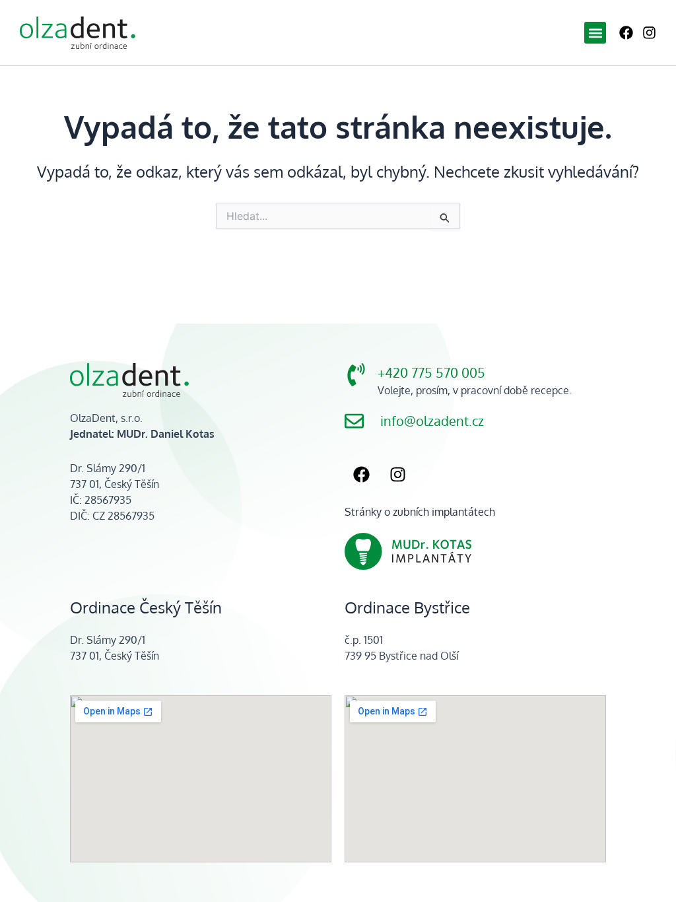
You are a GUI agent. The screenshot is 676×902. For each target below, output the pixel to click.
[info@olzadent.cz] (354, 421)
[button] (595, 33)
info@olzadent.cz (432, 421)
